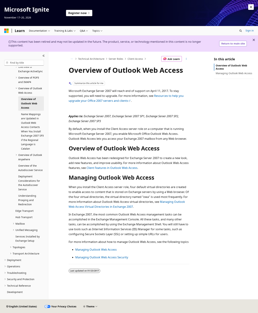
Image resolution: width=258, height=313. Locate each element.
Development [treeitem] (15, 292)
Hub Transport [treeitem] (23, 217)
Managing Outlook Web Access (96, 249)
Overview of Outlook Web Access (231, 67)
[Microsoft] (6, 30)
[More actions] (186, 59)
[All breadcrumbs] (72, 59)
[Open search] (240, 31)
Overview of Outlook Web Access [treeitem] (29, 103)
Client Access (135, 58)
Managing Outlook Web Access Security (101, 257)
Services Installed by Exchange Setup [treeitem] (27, 239)
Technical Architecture (91, 58)
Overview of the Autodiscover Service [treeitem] (30, 168)
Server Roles (116, 58)
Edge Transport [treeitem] (24, 210)
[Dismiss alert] (251, 7)
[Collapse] (44, 56)
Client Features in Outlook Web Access (112, 168)
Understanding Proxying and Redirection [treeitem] (27, 200)
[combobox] (24, 63)
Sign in (250, 30)
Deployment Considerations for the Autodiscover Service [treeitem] (29, 183)
